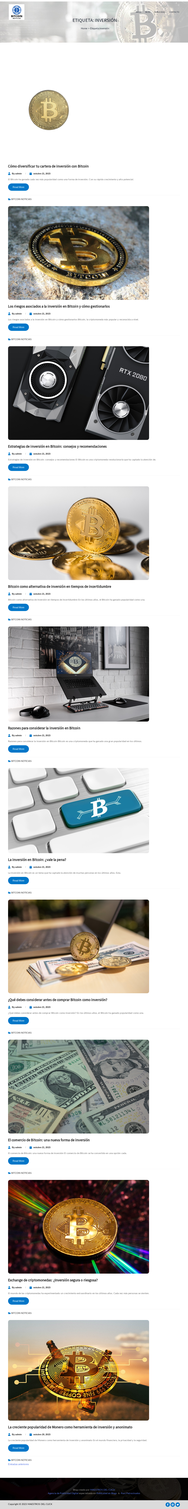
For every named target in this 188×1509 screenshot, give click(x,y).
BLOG (147, 12)
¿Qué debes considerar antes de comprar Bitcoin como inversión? (57, 999)
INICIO (138, 12)
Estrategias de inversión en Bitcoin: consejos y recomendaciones (57, 446)
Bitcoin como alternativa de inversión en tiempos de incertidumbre (59, 586)
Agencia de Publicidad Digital (63, 1493)
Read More (18, 187)
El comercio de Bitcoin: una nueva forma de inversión (49, 1140)
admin (18, 173)
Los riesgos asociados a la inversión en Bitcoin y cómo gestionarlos (59, 306)
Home (84, 28)
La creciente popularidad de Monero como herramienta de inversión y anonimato (70, 1427)
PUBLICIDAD (159, 12)
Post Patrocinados (130, 1493)
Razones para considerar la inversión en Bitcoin (44, 728)
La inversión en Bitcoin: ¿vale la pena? (37, 859)
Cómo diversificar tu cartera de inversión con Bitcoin (48, 166)
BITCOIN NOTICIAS (21, 199)
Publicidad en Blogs (106, 1493)
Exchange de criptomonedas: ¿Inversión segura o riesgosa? (53, 1280)
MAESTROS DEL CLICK (102, 1490)
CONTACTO (174, 12)
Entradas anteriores (18, 1464)
